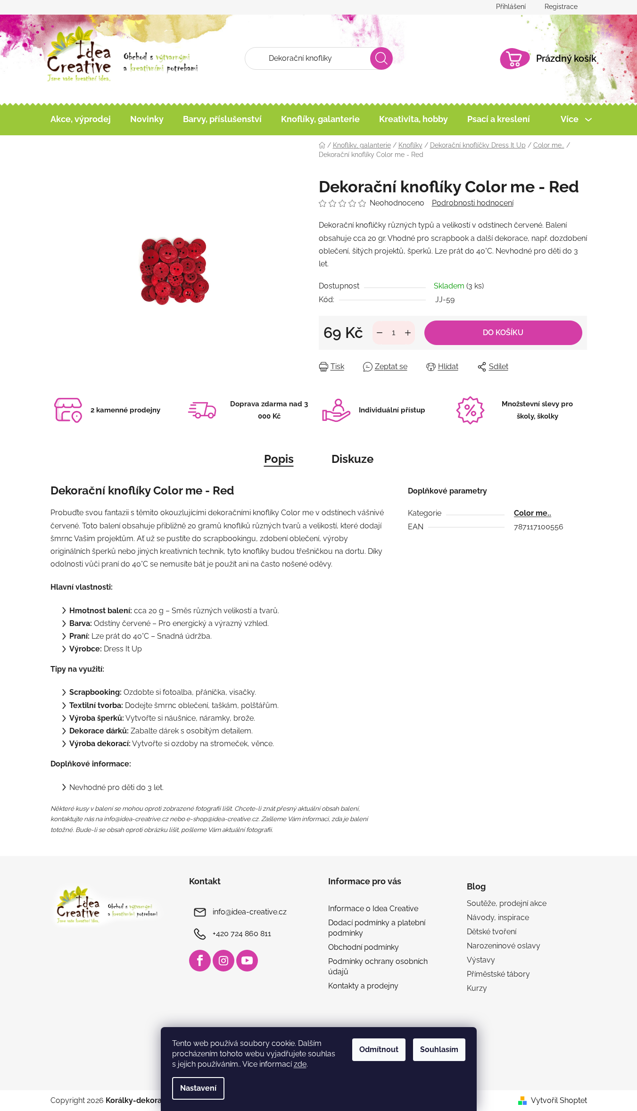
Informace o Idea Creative (373, 908)
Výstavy (481, 959)
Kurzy (477, 988)
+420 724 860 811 (242, 933)
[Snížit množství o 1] (379, 333)
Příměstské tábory (498, 974)
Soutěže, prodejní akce (506, 903)
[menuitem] (80, 119)
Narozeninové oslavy (503, 945)
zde (300, 1064)
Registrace (561, 6)
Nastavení (198, 1088)
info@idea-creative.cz (250, 911)
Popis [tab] (279, 459)
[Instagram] (223, 960)
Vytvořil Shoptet (559, 1100)
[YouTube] (247, 960)
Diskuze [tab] (352, 459)
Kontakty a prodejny (363, 985)
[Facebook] (200, 960)
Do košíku (503, 332)
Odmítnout (378, 1049)
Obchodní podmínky (363, 947)
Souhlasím (439, 1049)
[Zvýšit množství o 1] (408, 333)
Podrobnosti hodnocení (472, 202)
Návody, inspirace (498, 917)
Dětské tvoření (491, 931)
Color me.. (532, 513)
